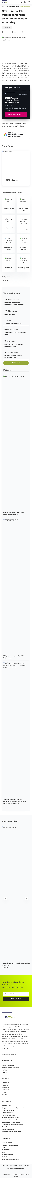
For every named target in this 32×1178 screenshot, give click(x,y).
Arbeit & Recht (6, 1105)
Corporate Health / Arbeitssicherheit (13, 1108)
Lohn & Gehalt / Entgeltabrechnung (12, 1124)
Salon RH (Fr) (6, 1152)
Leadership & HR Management (11, 1122)
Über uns (5, 1072)
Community (5, 1089)
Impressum (13, 1165)
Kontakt (26, 1165)
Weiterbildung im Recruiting (10, 1067)
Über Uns (5, 1165)
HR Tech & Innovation (8, 1115)
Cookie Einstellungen (9, 1054)
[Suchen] (21, 2)
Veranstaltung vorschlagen (10, 1159)
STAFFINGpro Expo (8, 1154)
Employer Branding (13, 6)
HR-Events (5, 1085)
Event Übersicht (7, 1142)
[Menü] (29, 2)
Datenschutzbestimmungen (15, 1168)
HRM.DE (4, 6)
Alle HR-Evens (16, 363)
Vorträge (4, 1094)
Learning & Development (9, 1120)
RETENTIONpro (6, 1150)
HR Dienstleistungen (8, 1112)
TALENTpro (5, 1157)
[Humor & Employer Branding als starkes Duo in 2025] (16, 893)
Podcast (4, 1092)
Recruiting (5, 1127)
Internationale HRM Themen (10, 1117)
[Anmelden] (25, 2)
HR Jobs (4, 1070)
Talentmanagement (8, 1129)
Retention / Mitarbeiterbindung (11, 1131)
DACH (5, 280)
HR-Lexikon (5, 1082)
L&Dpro (4, 1147)
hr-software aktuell (8, 1065)
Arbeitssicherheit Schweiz (10, 1145)
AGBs (20, 1165)
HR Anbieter (5, 1087)
